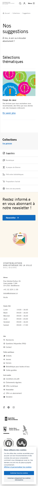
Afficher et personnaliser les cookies (17, 467)
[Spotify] (8, 407)
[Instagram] (13, 407)
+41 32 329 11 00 (10, 289)
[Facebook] (4, 407)
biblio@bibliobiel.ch (10, 293)
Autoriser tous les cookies (19, 473)
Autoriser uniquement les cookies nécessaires (19, 479)
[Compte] (24, 3)
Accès (5, 297)
